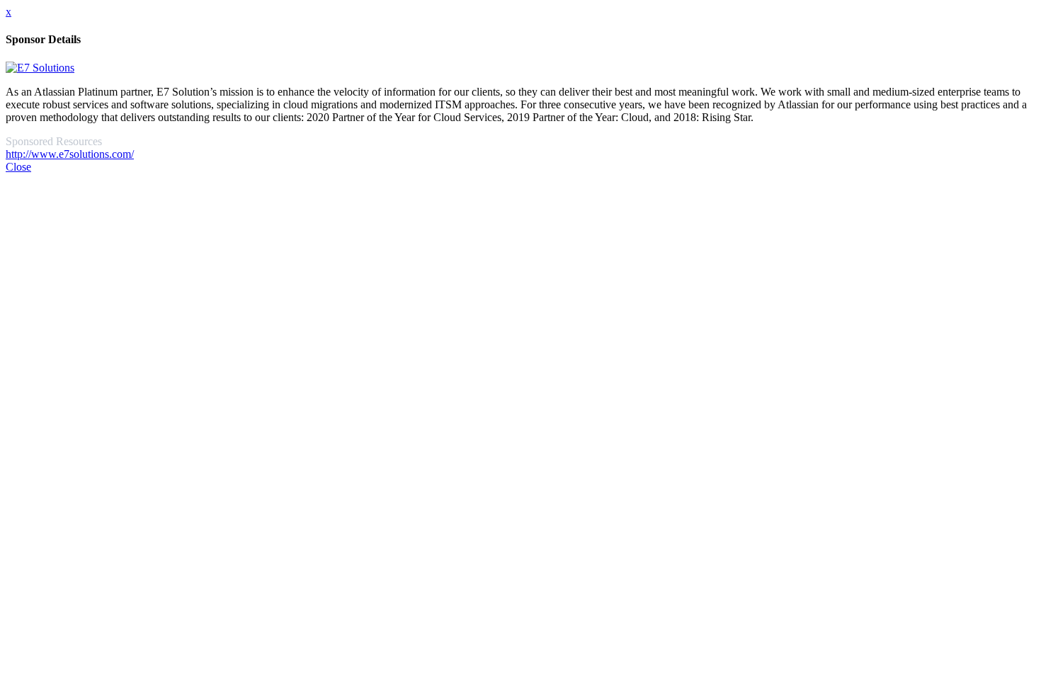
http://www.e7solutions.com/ (70, 154)
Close (18, 167)
